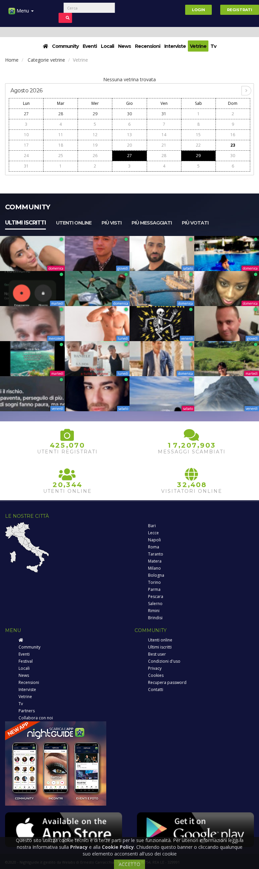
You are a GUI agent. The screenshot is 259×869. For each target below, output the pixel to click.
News (124, 46)
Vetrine (198, 46)
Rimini (154, 610)
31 (164, 114)
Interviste (175, 46)
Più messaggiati (152, 223)
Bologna (156, 575)
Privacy (155, 668)
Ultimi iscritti (25, 222)
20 (129, 145)
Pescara (155, 596)
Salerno (155, 603)
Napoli (154, 540)
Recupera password (167, 682)
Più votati (195, 223)
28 (60, 114)
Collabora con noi (36, 718)
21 (164, 145)
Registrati (239, 9)
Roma (153, 547)
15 (198, 135)
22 (198, 145)
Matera (155, 561)
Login (198, 9)
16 (232, 135)
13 (129, 135)
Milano (154, 568)
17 (26, 145)
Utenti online (73, 223)
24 (26, 155)
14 (164, 135)
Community (65, 46)
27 (26, 114)
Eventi (90, 46)
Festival (26, 661)
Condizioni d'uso (164, 661)
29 (95, 114)
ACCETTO (129, 864)
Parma (154, 589)
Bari (152, 526)
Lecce (153, 533)
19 (95, 145)
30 (129, 114)
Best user (157, 654)
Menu (22, 10)
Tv (213, 46)
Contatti (155, 689)
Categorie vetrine (46, 60)
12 (95, 135)
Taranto (155, 554)
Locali (107, 46)
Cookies (156, 675)
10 (26, 135)
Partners (27, 711)
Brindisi (155, 618)
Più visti (111, 223)
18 (60, 145)
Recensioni (147, 46)
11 (60, 135)
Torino (154, 582)
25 (60, 155)
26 (95, 155)
